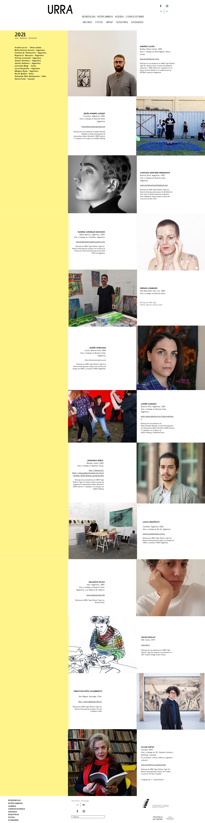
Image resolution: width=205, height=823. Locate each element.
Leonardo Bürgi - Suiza (25, 65)
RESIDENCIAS (23, 38)
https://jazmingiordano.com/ (95, 360)
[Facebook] (160, 6)
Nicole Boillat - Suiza (24, 73)
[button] (88, 16)
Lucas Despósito (22, 68)
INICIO (16, 38)
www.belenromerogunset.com (93, 126)
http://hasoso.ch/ (96, 470)
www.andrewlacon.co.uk (149, 59)
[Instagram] (167, 6)
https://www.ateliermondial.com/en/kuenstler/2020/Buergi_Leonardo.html (88, 474)
